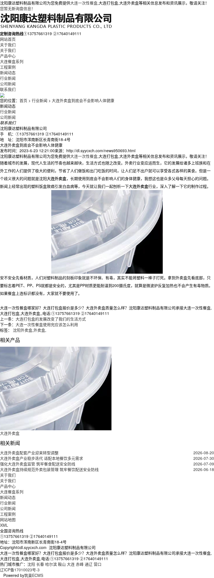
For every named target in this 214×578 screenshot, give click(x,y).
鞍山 (62, 564)
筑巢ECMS (33, 575)
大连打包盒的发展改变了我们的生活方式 (51, 319)
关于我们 (8, 44)
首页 (23, 100)
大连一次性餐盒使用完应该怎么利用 (47, 324)
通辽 (89, 564)
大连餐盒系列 (11, 61)
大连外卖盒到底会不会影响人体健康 (83, 100)
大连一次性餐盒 (84, 3)
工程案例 (8, 67)
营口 (97, 564)
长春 (40, 564)
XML (4, 525)
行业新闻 (8, 78)
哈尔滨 (51, 564)
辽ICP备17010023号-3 (20, 569)
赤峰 (80, 564)
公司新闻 (8, 83)
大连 (71, 564)
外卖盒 (39, 330)
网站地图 (8, 519)
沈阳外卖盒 (22, 330)
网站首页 (8, 39)
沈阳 (31, 564)
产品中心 (8, 56)
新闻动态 (8, 72)
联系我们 (8, 89)
